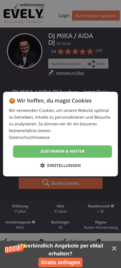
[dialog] (60, 134)
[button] (60, 254)
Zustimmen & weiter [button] (63, 151)
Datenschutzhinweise (29, 138)
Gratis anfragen (60, 262)
